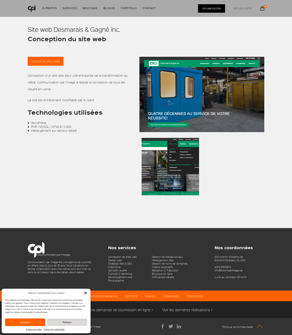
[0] (262, 9)
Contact (149, 8)
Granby (150, 296)
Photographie (116, 280)
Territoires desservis (103, 296)
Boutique (90, 8)
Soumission (211, 8)
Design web (115, 260)
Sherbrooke (195, 296)
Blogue (109, 8)
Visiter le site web (45, 61)
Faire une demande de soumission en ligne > (116, 309)
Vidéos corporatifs (162, 267)
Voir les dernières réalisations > (187, 309)
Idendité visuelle (117, 270)
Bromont (131, 296)
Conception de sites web (122, 256)
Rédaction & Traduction (165, 270)
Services (70, 8)
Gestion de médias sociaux (167, 256)
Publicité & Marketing (120, 273)
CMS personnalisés (163, 277)
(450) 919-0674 (223, 267)
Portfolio (129, 8)
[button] (85, 293)
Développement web (120, 277)
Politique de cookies (34, 329)
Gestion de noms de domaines (170, 263)
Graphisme (114, 267)
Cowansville (171, 296)
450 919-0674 (242, 8)
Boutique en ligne (162, 273)
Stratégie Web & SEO (120, 263)
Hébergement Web (163, 260)
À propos (49, 8)
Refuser (67, 322)
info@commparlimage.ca (228, 270)
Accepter (25, 322)
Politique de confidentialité (54, 329)
